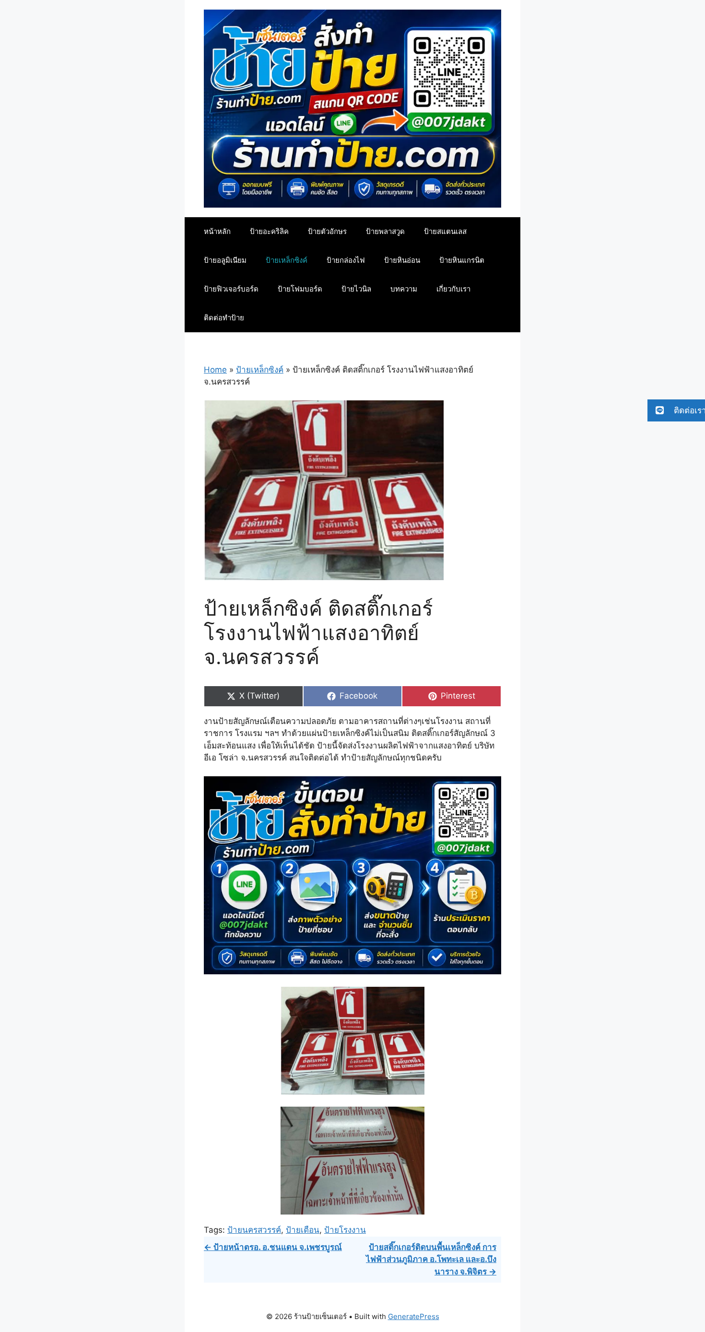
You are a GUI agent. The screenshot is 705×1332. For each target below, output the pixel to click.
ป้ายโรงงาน (345, 1230)
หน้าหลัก (217, 231)
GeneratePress (413, 1316)
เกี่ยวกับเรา (453, 288)
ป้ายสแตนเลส (445, 231)
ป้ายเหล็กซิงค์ (286, 260)
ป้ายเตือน (302, 1230)
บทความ (403, 288)
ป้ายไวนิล (356, 288)
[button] (676, 410)
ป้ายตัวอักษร (327, 231)
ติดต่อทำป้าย (224, 317)
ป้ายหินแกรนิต (461, 260)
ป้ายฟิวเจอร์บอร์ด (231, 288)
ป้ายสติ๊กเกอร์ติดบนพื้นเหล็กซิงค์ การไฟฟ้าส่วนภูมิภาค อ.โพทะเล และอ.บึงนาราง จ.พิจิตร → (431, 1259)
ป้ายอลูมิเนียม (225, 260)
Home (215, 369)
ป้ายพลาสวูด (385, 231)
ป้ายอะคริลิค (269, 231)
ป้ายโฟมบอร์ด (300, 288)
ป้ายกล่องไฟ (346, 260)
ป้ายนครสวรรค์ (254, 1230)
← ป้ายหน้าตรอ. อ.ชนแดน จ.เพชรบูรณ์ (273, 1247)
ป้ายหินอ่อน (402, 260)
